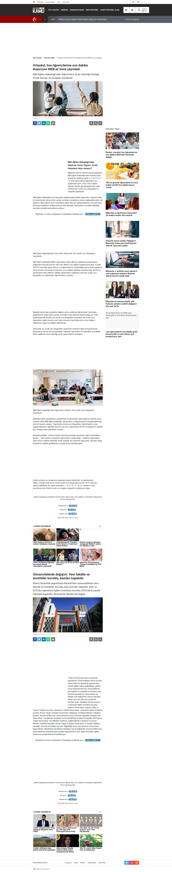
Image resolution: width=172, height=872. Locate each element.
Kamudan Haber (77, 10)
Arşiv (58, 2)
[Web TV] (133, 2)
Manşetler (40, 2)
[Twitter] (39, 123)
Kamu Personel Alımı (110, 10)
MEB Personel (92, 10)
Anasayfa (68, 863)
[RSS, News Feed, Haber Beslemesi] (136, 863)
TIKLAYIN (73, 506)
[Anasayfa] (34, 2)
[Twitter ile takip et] (126, 863)
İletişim (82, 863)
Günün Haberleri (50, 2)
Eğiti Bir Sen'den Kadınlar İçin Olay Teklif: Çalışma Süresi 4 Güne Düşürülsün (84, 19)
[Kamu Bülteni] (38, 10)
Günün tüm (132, 19)
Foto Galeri (53, 10)
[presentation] (40, 19)
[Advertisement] (86, 40)
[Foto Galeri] (138, 2)
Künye (76, 863)
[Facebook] (35, 123)
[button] (91, 123)
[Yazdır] (53, 123)
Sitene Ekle (66, 2)
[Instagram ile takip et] (131, 863)
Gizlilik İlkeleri (91, 863)
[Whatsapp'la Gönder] (48, 123)
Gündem (64, 10)
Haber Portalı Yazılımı (43, 869)
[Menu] (126, 10)
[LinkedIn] (44, 123)
